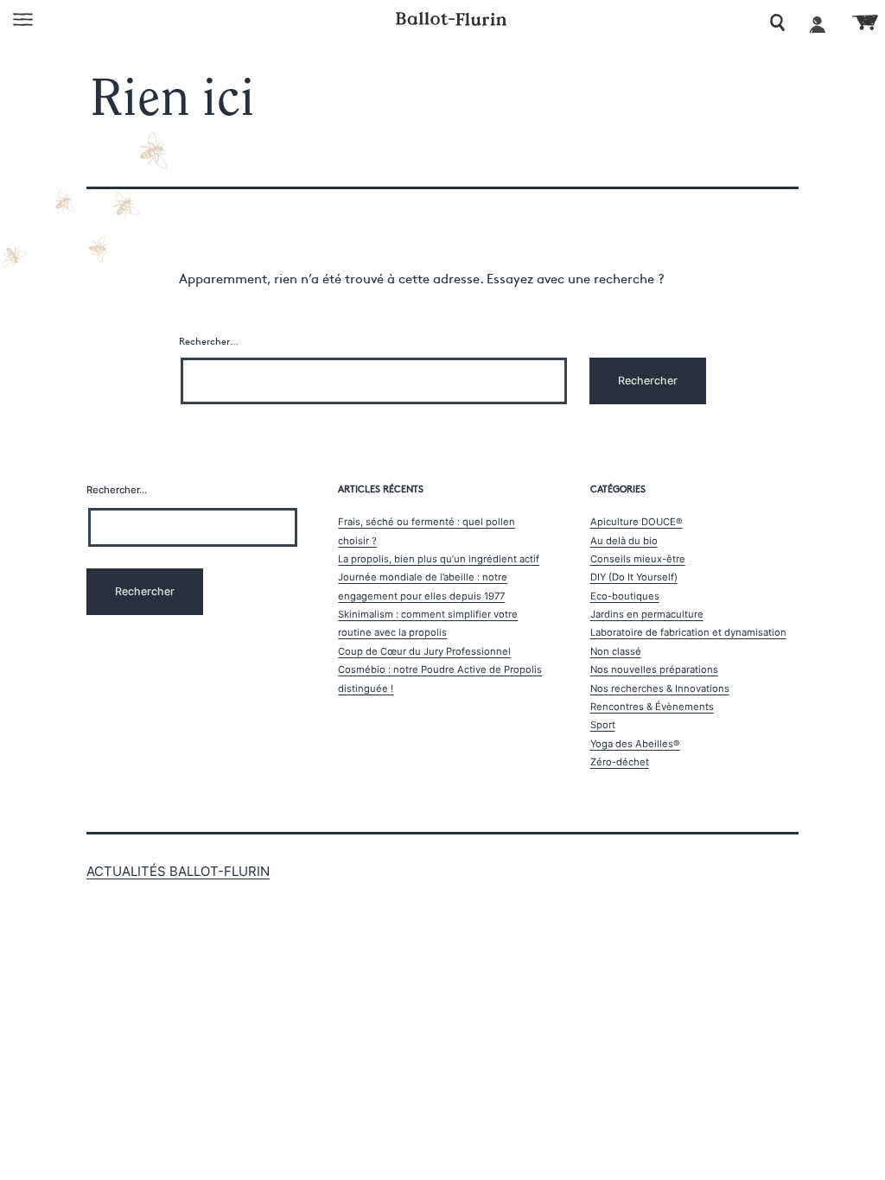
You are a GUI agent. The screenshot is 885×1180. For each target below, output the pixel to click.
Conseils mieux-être (637, 559)
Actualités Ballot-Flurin (178, 871)
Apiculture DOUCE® (636, 522)
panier (865, 22)
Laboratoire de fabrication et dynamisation (688, 632)
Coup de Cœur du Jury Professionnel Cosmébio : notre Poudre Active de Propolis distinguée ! (440, 670)
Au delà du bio (624, 541)
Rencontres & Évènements (652, 707)
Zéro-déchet (619, 762)
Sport (602, 725)
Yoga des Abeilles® (635, 744)
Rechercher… (209, 340)
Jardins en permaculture (647, 614)
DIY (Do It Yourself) (634, 577)
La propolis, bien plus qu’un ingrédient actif (438, 559)
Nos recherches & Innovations (659, 688)
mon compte (817, 23)
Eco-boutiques (624, 596)
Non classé (615, 651)
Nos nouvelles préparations (654, 669)
